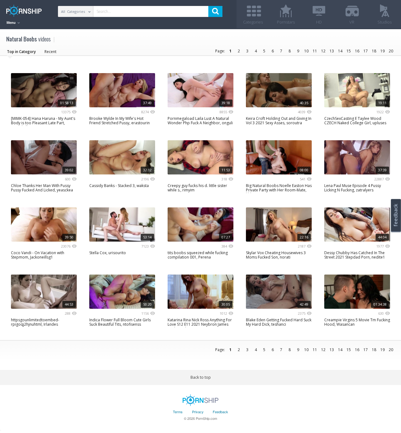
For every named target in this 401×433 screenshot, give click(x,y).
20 (391, 51)
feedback (395, 215)
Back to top (200, 377)
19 (382, 51)
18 (374, 51)
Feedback (220, 411)
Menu (12, 22)
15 (348, 51)
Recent (50, 51)
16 (357, 51)
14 (340, 51)
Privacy (198, 411)
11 (315, 51)
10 (306, 51)
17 (365, 51)
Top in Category (21, 51)
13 (332, 51)
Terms (178, 411)
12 (323, 51)
